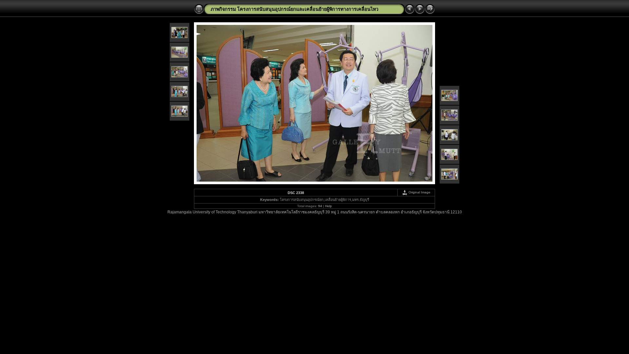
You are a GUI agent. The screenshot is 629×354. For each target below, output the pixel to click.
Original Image (419, 192)
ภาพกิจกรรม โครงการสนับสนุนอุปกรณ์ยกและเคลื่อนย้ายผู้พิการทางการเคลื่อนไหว (294, 9)
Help (328, 206)
